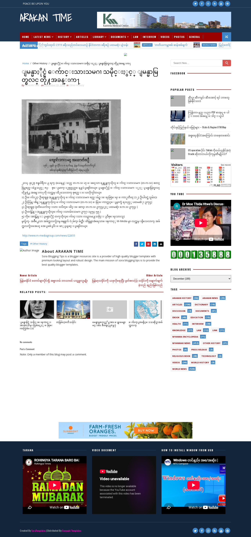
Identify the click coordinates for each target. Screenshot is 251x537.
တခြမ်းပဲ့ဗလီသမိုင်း (66, 322)
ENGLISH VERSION (33, 46)
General (194, 37)
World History (200, 362)
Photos (179, 37)
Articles (82, 37)
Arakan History (181, 298)
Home (25, 37)
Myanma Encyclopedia (185, 336)
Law (135, 37)
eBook (175, 317)
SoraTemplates (38, 530)
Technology (208, 356)
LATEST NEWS (42, 37)
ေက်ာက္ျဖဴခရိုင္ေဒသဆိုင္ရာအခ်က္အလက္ (146, 323)
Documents (118, 37)
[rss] (214, 3)
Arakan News (210, 298)
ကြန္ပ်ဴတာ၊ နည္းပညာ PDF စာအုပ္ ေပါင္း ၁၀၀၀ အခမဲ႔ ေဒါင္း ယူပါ (208, 114)
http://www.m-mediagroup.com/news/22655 (48, 235)
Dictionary (201, 304)
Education (197, 317)
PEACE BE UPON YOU (36, 3)
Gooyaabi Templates (71, 530)
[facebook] (202, 3)
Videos (165, 37)
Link (214, 330)
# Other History (38, 243)
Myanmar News (181, 343)
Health (176, 323)
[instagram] (208, 3)
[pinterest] (227, 3)
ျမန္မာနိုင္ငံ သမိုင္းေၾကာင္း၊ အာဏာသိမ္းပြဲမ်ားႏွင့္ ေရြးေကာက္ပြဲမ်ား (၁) (36, 325)
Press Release (199, 349)
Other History (40, 63)
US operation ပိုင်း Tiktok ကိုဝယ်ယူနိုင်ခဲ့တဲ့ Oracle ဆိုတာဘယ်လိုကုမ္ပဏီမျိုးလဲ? (209, 152)
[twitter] (195, 3)
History (63, 37)
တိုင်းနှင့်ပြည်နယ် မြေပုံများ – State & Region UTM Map (198, 127)
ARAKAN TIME (46, 17)
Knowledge (178, 330)
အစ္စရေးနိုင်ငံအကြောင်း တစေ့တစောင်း (209, 135)
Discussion (178, 311)
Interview (149, 37)
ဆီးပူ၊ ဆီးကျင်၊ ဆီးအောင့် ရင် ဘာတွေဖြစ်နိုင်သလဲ (209, 99)
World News (179, 369)
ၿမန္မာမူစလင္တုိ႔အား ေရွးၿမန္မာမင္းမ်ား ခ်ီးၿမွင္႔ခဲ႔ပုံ (109, 323)
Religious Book (181, 356)
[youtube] (221, 3)
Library (98, 37)
